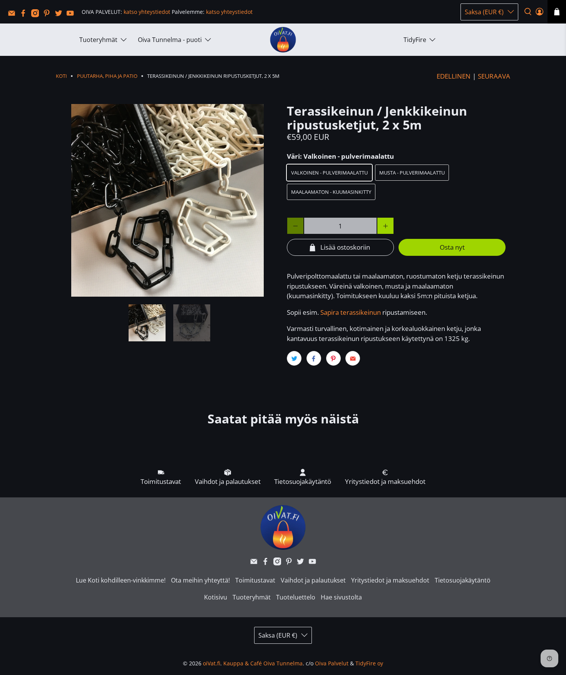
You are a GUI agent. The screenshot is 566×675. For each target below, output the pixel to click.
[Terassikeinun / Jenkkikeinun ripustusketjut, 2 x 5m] (167, 200)
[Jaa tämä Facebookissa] (313, 358)
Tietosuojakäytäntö (463, 580)
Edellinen (454, 76)
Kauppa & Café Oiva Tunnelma (263, 663)
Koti (61, 76)
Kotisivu (215, 597)
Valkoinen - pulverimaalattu (329, 172)
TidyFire (415, 39)
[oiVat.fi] (283, 40)
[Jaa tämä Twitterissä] (294, 358)
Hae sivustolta (341, 597)
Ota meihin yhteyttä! (200, 580)
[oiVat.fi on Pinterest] (48, 15)
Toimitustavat (255, 580)
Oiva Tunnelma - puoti (170, 39)
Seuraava (494, 76)
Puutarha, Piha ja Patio (107, 76)
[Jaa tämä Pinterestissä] (333, 358)
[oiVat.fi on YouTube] (72, 15)
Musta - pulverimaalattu (412, 172)
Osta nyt (452, 247)
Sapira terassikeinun (350, 312)
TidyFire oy (369, 663)
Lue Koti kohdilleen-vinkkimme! (121, 580)
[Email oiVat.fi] (13, 15)
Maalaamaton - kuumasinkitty (331, 191)
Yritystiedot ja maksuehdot (390, 580)
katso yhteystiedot (147, 11)
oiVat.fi (211, 663)
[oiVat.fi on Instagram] (37, 15)
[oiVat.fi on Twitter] (60, 15)
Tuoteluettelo (295, 597)
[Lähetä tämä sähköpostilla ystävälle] (352, 358)
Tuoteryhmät (98, 39)
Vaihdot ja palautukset (313, 580)
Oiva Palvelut (331, 663)
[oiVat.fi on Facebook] (25, 15)
